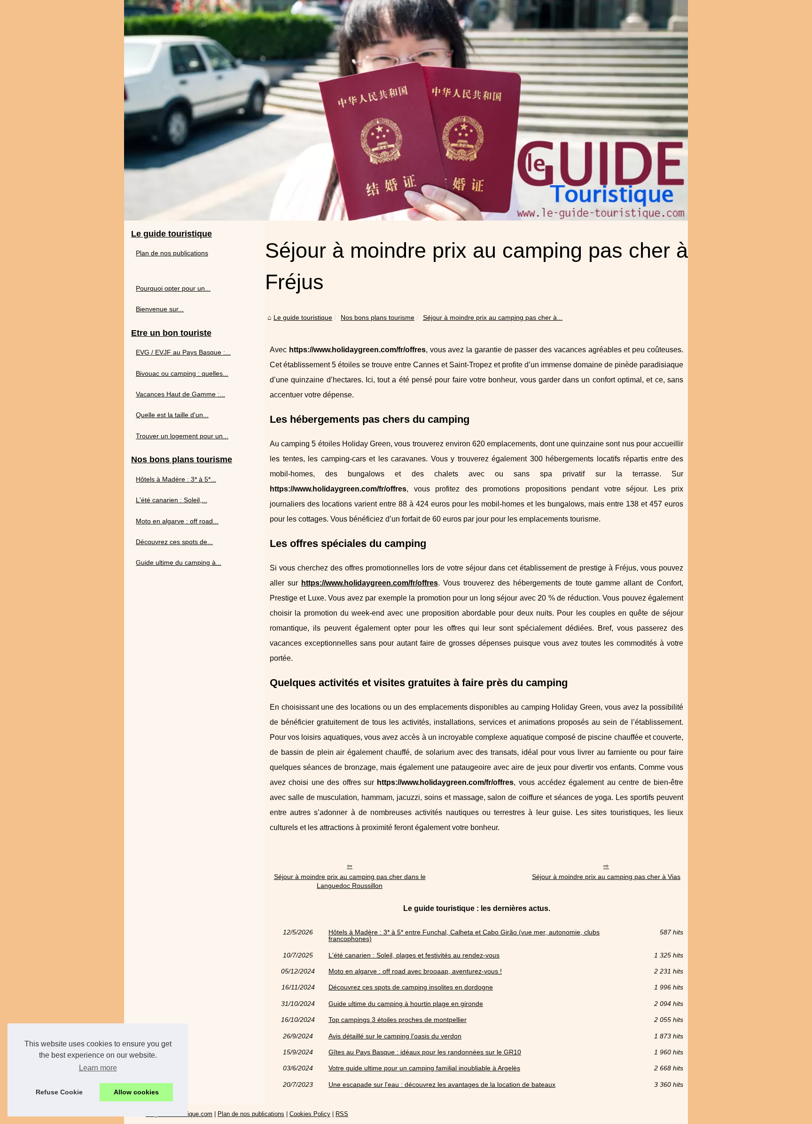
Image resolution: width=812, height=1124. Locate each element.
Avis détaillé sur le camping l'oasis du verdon (394, 1036)
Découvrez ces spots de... (174, 542)
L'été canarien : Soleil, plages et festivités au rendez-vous (414, 955)
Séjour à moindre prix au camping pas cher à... (492, 317)
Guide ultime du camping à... (178, 562)
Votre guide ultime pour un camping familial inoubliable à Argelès (424, 1068)
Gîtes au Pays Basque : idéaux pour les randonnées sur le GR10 (424, 1052)
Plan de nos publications (172, 253)
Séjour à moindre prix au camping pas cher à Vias (606, 876)
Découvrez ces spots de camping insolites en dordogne (410, 987)
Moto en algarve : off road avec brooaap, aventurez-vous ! (415, 971)
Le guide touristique (302, 317)
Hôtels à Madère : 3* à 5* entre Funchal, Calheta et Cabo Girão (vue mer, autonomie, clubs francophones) (464, 935)
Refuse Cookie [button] (59, 1092)
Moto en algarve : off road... (177, 521)
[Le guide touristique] (406, 110)
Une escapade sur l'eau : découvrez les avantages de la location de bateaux (441, 1084)
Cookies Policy (309, 1113)
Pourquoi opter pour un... (173, 288)
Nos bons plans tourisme (377, 317)
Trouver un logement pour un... (182, 436)
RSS (342, 1113)
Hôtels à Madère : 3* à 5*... (176, 479)
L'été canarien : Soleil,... (171, 500)
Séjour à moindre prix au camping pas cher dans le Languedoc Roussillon (350, 881)
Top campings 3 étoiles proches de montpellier (397, 1019)
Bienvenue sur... (160, 309)
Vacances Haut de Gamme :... (180, 394)
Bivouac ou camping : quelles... (182, 373)
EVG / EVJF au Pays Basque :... (183, 352)
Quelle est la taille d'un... (172, 415)
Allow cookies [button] (136, 1092)
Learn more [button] (98, 1068)
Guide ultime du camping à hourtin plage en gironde (405, 1003)
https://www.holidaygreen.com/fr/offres (369, 583)
